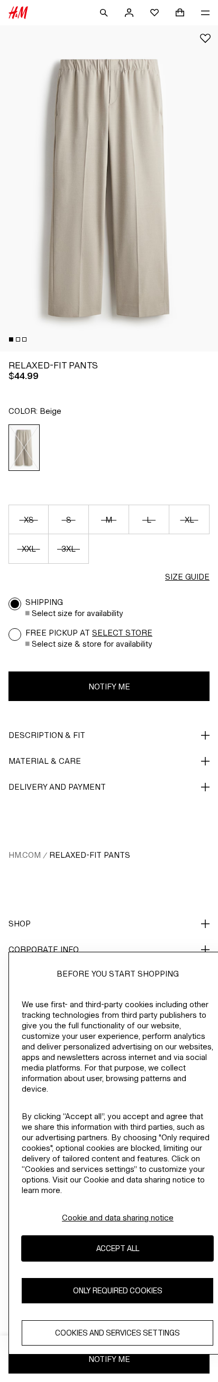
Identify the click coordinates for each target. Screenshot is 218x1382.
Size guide (187, 576)
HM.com (24, 854)
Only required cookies (117, 1290)
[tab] (11, 339)
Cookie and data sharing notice (118, 1217)
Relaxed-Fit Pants (89, 854)
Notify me (109, 686)
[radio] (24, 447)
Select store (122, 632)
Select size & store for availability (92, 643)
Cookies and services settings (117, 1332)
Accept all (117, 1248)
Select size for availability (77, 613)
